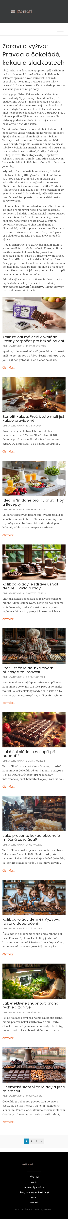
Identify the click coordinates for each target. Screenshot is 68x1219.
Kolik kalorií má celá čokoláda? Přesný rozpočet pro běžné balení (33, 339)
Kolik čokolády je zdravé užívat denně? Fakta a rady (30, 586)
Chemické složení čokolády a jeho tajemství (33, 1089)
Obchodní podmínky (34, 1187)
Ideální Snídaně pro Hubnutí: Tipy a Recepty (33, 502)
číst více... (8, 367)
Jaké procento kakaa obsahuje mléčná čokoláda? (31, 838)
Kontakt (34, 1202)
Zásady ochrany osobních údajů (34, 1192)
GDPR (34, 1197)
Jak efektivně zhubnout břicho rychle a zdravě (30, 1005)
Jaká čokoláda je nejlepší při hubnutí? (28, 754)
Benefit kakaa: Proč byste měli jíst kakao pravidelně (33, 419)
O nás (34, 1182)
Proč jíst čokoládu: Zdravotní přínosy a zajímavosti (28, 670)
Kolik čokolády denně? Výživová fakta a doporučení (31, 921)
